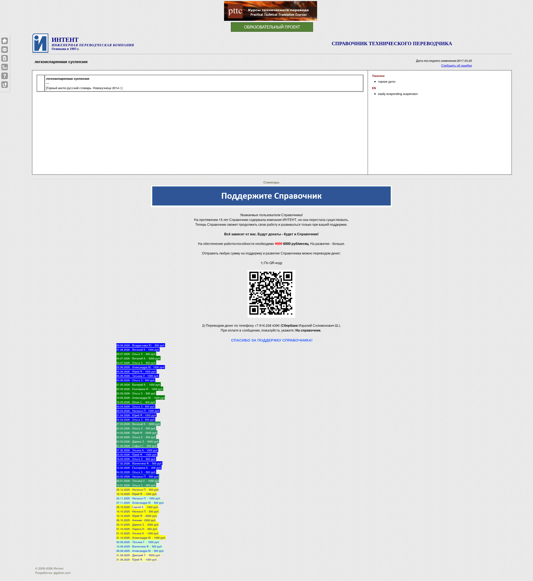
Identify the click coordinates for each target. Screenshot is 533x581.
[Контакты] (4, 49)
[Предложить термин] (4, 58)
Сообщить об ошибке (456, 65)
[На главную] (4, 40)
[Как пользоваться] (4, 75)
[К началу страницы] (4, 84)
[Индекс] (4, 67)
